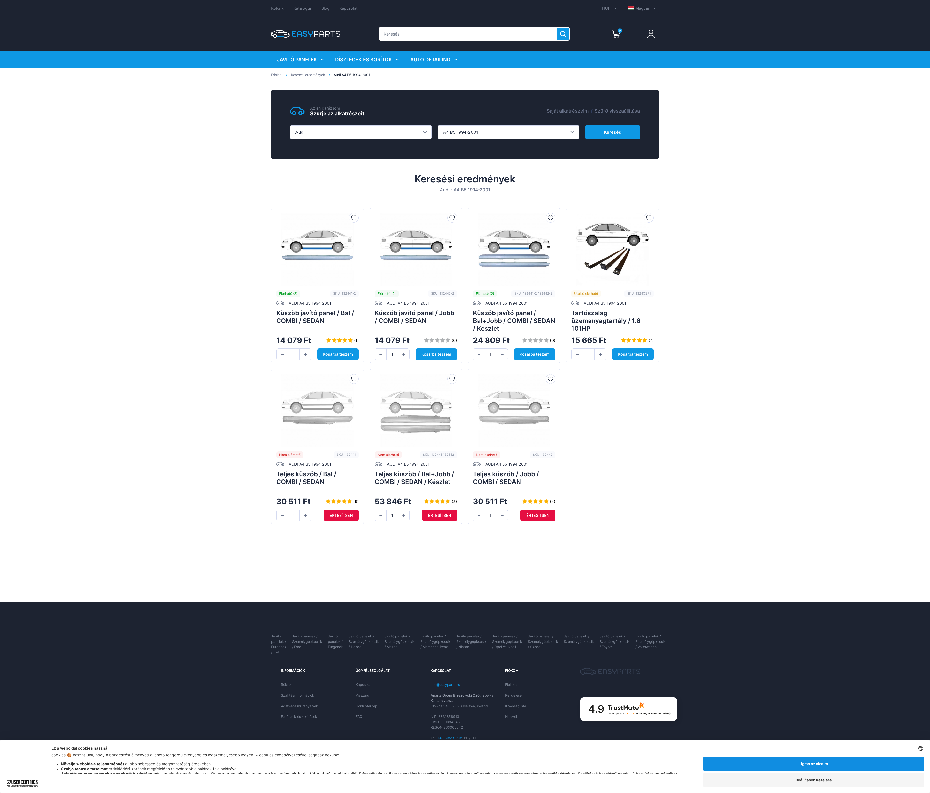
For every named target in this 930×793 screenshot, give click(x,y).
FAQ (359, 716)
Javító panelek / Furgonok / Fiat (278, 644)
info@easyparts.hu (445, 685)
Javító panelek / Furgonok (335, 641)
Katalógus (303, 8)
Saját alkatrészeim (568, 111)
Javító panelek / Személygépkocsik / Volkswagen (651, 641)
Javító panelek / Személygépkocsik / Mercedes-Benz (435, 641)
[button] (282, 354)
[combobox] (361, 132)
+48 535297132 (450, 738)
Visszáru (362, 695)
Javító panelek (297, 60)
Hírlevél (511, 716)
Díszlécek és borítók (363, 60)
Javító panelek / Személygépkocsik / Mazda (400, 641)
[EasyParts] (305, 34)
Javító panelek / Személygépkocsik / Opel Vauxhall (507, 641)
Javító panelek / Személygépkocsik (579, 639)
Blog (325, 8)
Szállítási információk (297, 695)
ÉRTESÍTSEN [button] (341, 515)
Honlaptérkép (366, 706)
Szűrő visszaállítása (617, 111)
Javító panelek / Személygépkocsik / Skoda (543, 641)
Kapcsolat (349, 8)
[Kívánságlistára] (354, 218)
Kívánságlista (515, 706)
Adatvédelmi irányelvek (299, 706)
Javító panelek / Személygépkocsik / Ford (307, 641)
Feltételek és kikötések (299, 716)
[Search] (563, 34)
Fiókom (511, 685)
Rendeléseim (515, 695)
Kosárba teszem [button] (338, 354)
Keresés (612, 132)
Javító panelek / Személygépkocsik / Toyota (615, 641)
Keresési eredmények (308, 75)
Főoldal (276, 75)
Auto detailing (430, 60)
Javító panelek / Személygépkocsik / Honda (364, 641)
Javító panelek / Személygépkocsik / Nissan (471, 641)
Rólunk (277, 8)
